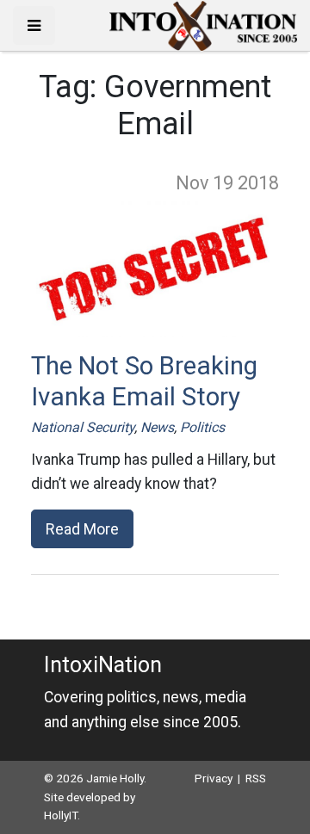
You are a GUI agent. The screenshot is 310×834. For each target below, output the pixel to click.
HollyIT (61, 815)
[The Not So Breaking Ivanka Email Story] (155, 268)
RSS (255, 778)
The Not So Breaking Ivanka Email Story (144, 381)
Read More (82, 529)
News (157, 427)
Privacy (213, 778)
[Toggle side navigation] (34, 25)
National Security (82, 427)
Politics (202, 427)
